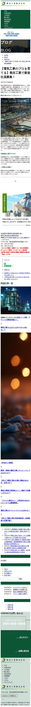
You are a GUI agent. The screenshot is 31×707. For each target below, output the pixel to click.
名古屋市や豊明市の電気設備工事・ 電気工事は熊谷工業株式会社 (12, 234)
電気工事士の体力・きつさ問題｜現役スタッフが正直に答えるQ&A (17, 536)
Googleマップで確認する (9, 695)
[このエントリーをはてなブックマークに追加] (5, 264)
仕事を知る (7, 13)
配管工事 (10, 607)
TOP (5, 11)
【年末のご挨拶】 (7, 463)
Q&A (6, 569)
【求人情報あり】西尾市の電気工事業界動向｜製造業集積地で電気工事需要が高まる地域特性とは (17, 542)
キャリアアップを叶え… (20, 587)
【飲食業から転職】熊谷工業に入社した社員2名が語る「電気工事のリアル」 (17, 531)
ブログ (6, 23)
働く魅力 (7, 17)
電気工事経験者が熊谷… (20, 592)
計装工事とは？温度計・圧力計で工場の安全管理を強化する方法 (17, 551)
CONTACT (7, 38)
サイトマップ (8, 28)
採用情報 (7, 21)
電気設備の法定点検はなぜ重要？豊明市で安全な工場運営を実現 (16, 547)
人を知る (7, 15)
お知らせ (10, 82)
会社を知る (7, 19)
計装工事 (10, 605)
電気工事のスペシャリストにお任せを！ (15, 510)
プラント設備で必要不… (20, 594)
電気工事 (10, 609)
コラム (6, 25)
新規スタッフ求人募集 (20, 237)
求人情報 (8, 573)
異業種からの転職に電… (20, 589)
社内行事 (7, 575)
